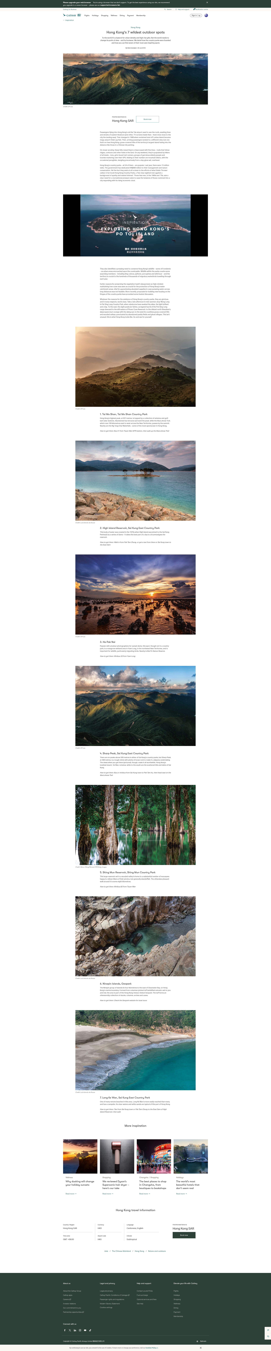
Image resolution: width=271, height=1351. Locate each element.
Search (169, 9)
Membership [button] (140, 16)
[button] (201, 1348)
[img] (207, 2)
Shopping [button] (104, 16)
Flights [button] (86, 16)
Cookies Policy (151, 1348)
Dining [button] (122, 16)
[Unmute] (67, 255)
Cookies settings (106, 1307)
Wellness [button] (114, 16)
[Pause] (65, 255)
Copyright (66, 1341)
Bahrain (203, 1341)
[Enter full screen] (206, 255)
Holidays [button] (95, 16)
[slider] (84, 252)
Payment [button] (130, 16)
